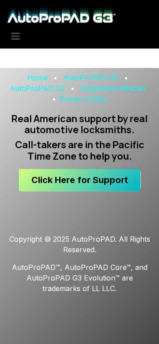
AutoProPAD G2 (37, 88)
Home (37, 77)
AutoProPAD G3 (90, 77)
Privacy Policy (83, 98)
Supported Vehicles (113, 88)
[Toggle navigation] (15, 35)
